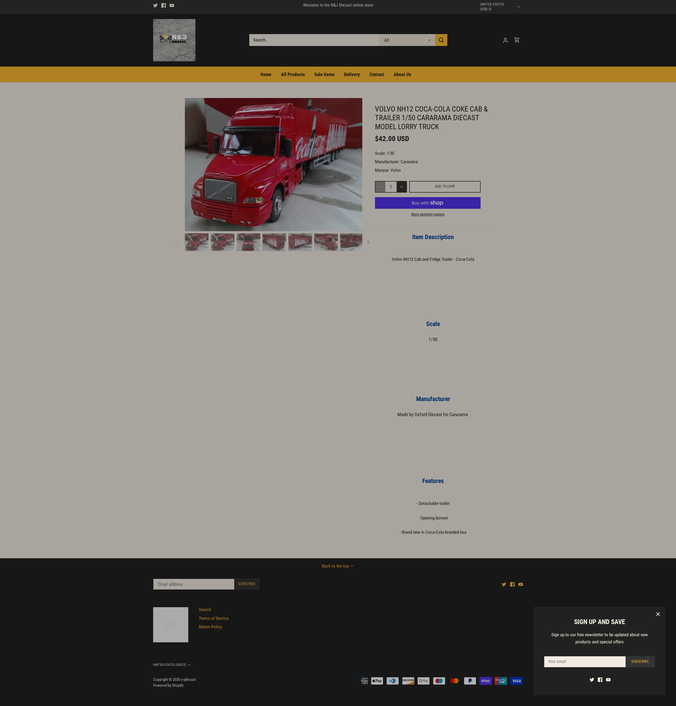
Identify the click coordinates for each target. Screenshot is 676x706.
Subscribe (640, 661)
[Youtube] (608, 679)
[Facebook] (600, 679)
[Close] (658, 614)
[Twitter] (592, 679)
